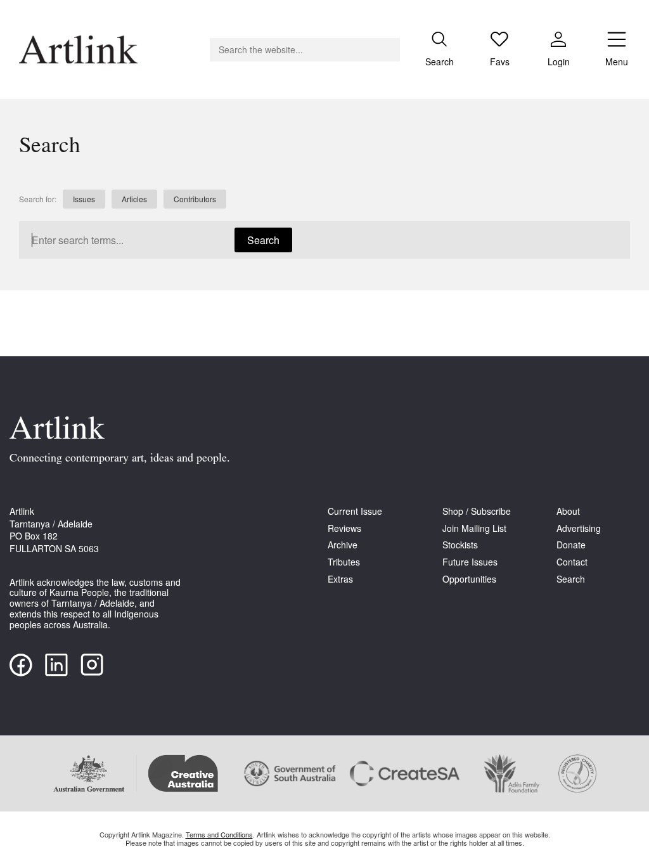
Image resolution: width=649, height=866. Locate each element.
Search (263, 240)
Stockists (460, 545)
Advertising (578, 528)
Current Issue (355, 511)
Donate (571, 545)
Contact (572, 562)
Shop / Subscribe (476, 511)
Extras (340, 579)
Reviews (344, 528)
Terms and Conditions (219, 834)
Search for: (37, 199)
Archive (342, 545)
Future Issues (470, 562)
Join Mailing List (474, 528)
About (568, 511)
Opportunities (469, 579)
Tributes (344, 562)
